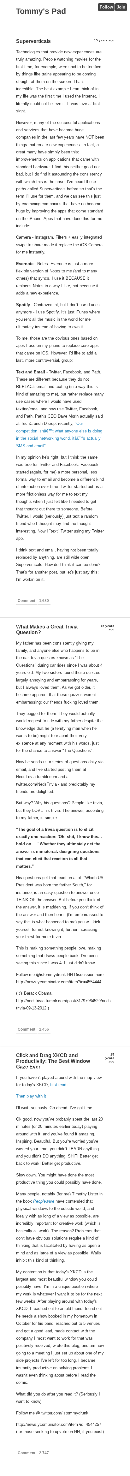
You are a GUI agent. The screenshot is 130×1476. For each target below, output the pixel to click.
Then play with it (31, 1096)
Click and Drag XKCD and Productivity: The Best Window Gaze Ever (53, 1061)
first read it (60, 1084)
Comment (26, 600)
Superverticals (33, 41)
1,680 (44, 600)
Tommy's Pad (41, 11)
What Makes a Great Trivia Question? (47, 629)
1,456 (44, 1029)
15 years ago (104, 40)
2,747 (44, 1453)
